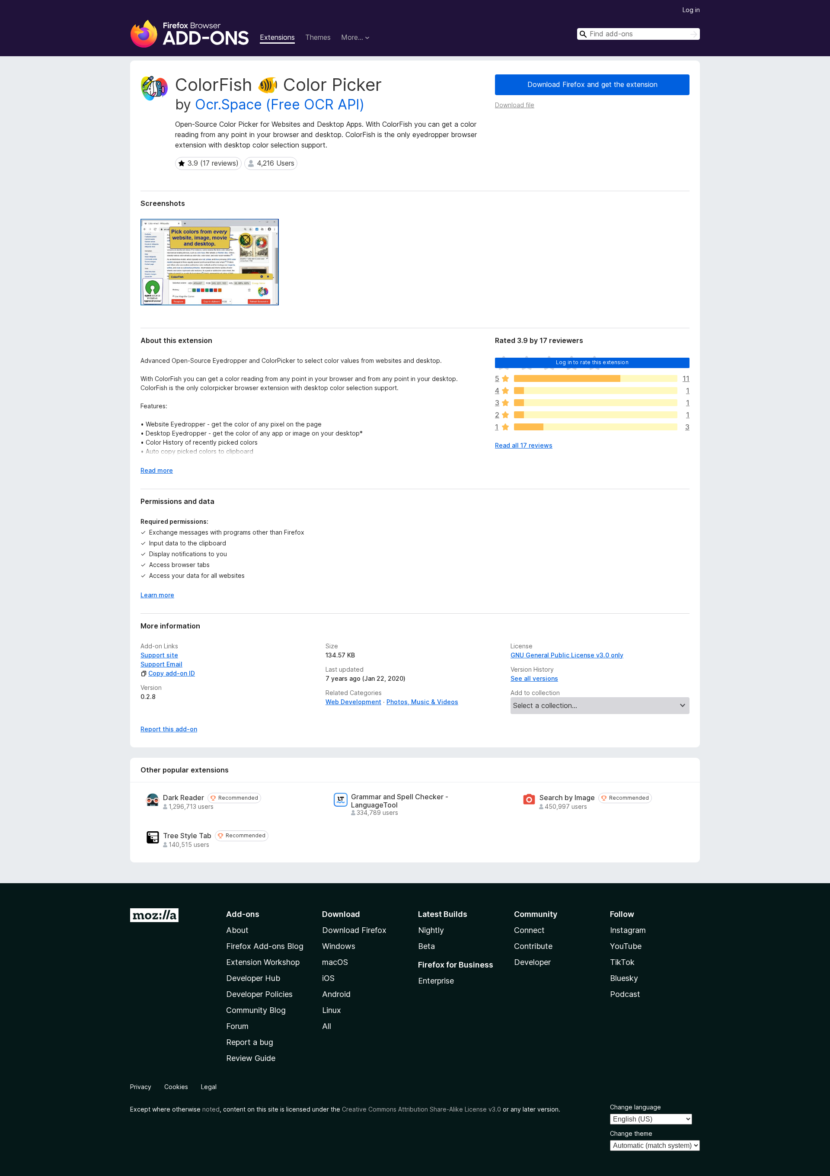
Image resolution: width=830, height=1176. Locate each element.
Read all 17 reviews (523, 445)
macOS (335, 962)
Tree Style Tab (187, 836)
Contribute (533, 946)
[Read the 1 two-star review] (595, 414)
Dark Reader (183, 798)
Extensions (277, 37)
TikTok (622, 962)
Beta (426, 946)
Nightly (431, 930)
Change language (635, 1107)
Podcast (625, 994)
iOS (328, 978)
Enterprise (436, 980)
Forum (237, 1026)
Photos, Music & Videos (422, 701)
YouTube (626, 946)
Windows (338, 946)
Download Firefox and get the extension (592, 84)
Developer (532, 962)
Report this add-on (168, 729)
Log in (691, 9)
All (326, 1026)
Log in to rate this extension (592, 362)
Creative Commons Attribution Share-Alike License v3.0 (421, 1109)
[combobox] (638, 34)
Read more (156, 470)
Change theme (631, 1133)
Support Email (161, 664)
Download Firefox (354, 930)
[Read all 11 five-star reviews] (595, 378)
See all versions (534, 678)
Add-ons (242, 914)
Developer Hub (253, 978)
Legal (209, 1086)
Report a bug (249, 1042)
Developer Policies (259, 994)
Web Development (353, 701)
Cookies (176, 1086)
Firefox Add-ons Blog (264, 946)
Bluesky (624, 978)
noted (211, 1109)
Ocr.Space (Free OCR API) (279, 104)
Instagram (628, 930)
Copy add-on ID (171, 673)
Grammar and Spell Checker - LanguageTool (399, 801)
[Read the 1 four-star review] (595, 390)
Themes (318, 37)
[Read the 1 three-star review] (595, 402)
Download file (514, 105)
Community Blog (256, 1010)
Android (336, 994)
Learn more (157, 595)
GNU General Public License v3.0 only (567, 655)
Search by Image (567, 798)
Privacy (140, 1086)
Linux (331, 1010)
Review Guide (250, 1058)
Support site (159, 655)
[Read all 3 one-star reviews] (595, 426)
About (237, 930)
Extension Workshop (263, 962)
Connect (529, 930)
